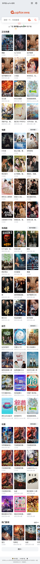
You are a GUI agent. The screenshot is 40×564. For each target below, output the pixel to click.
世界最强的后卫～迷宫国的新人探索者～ (7, 445)
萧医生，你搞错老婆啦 (32, 174)
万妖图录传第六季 (20, 445)
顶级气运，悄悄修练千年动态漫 (7, 121)
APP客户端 (22, 558)
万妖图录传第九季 (7, 468)
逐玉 (3, 542)
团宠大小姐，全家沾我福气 (20, 197)
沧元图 (4, 99)
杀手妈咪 (30, 318)
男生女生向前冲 (7, 416)
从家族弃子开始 (7, 220)
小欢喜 (16, 76)
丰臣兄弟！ (18, 249)
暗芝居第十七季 (32, 491)
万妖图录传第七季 (7, 491)
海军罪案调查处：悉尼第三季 (20, 295)
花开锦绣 (30, 53)
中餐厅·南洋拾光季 (32, 393)
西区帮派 (5, 272)
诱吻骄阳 (30, 151)
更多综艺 (33, 326)
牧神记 (15, 542)
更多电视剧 (32, 228)
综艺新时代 (18, 416)
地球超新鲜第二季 (32, 99)
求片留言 (16, 558)
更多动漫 (33, 424)
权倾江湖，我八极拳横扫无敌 (32, 220)
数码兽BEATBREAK (7, 514)
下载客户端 (20, 26)
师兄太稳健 (18, 99)
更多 (19, 549)
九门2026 (17, 53)
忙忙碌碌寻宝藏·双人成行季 (7, 393)
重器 (3, 53)
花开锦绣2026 (6, 76)
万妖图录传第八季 (32, 445)
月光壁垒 (17, 272)
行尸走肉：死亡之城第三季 (7, 249)
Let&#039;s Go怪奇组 (32, 468)
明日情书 (5, 174)
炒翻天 (29, 514)
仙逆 (15, 491)
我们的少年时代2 (19, 121)
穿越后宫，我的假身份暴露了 (20, 220)
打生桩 (4, 151)
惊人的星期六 (31, 347)
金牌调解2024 (19, 370)
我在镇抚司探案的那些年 (32, 197)
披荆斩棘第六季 (7, 370)
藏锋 (28, 249)
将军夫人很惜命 (7, 197)
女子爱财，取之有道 (20, 174)
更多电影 (33, 130)
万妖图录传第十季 (20, 468)
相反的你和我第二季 (20, 514)
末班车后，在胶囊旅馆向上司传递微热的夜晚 (32, 76)
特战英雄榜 (18, 318)
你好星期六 (18, 393)
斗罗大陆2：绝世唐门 (32, 121)
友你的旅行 (5, 347)
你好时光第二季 (32, 370)
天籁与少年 (18, 347)
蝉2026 (4, 318)
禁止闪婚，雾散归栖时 (20, 151)
